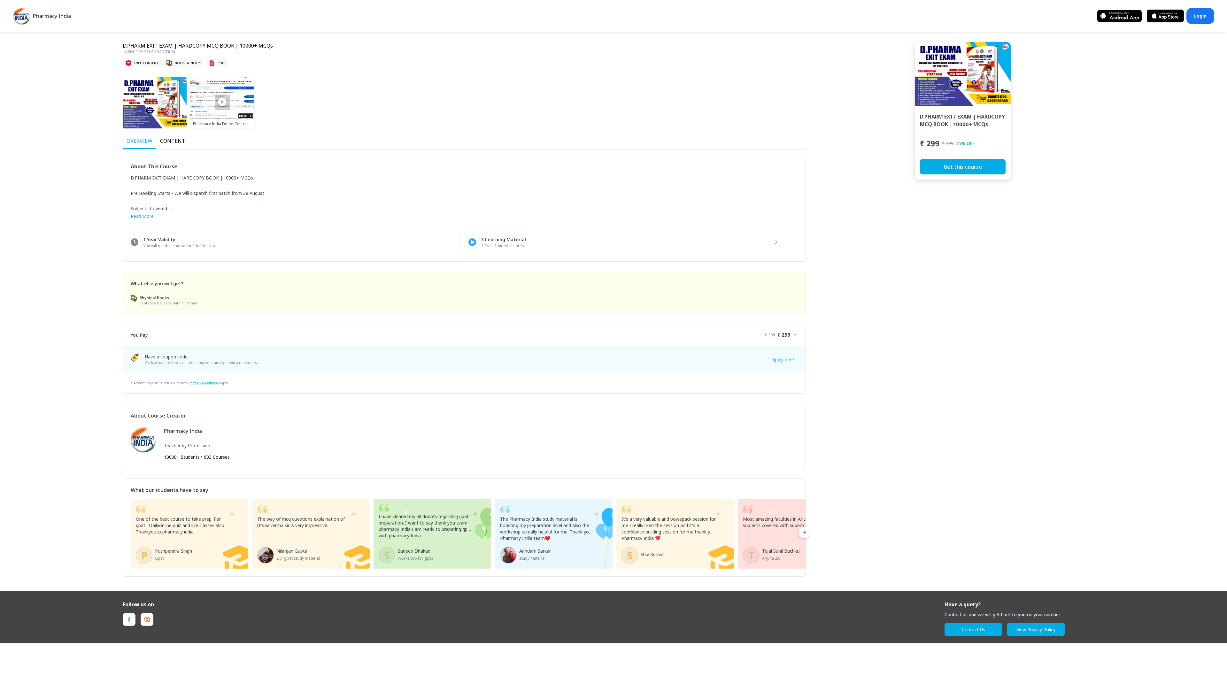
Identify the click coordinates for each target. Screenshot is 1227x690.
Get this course (963, 166)
